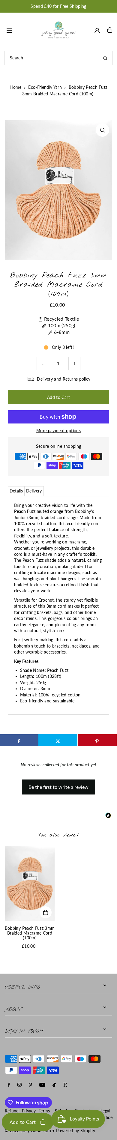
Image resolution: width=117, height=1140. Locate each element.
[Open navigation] (20, 29)
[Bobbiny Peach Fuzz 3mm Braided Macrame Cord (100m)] (30, 883)
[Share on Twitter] (57, 740)
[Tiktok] (54, 1085)
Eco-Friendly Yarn (45, 87)
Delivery (34, 491)
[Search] (105, 58)
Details (16, 491)
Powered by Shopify (75, 1130)
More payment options (58, 430)
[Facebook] (9, 1085)
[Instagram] (19, 1085)
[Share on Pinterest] (97, 740)
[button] (58, 783)
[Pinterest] (30, 1085)
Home (15, 87)
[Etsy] (65, 1085)
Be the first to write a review (58, 787)
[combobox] (58, 58)
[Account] (97, 30)
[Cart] (109, 30)
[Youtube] (42, 1085)
